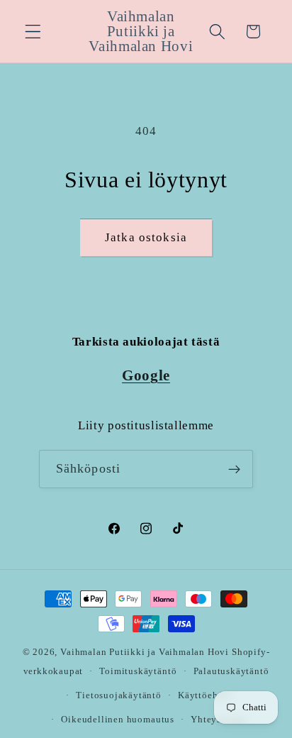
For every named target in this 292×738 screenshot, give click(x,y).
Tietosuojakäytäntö (119, 695)
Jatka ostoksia (146, 237)
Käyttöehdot (205, 695)
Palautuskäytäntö (231, 671)
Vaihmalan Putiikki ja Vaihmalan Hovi (144, 652)
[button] (33, 31)
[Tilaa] (235, 469)
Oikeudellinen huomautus (117, 720)
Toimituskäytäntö (137, 671)
